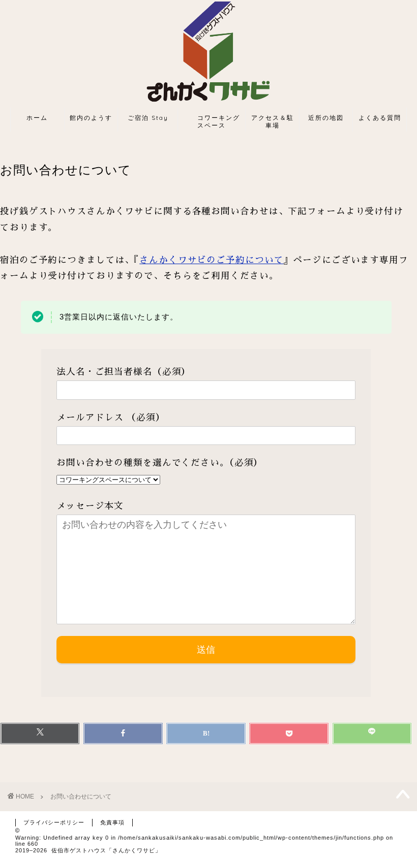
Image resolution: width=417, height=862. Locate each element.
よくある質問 (380, 117)
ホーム (37, 117)
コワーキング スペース (214, 121)
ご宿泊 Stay (148, 117)
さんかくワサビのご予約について (211, 260)
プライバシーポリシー (53, 822)
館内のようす (91, 117)
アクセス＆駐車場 (272, 121)
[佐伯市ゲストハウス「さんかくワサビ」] (208, 105)
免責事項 (112, 822)
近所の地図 (326, 117)
